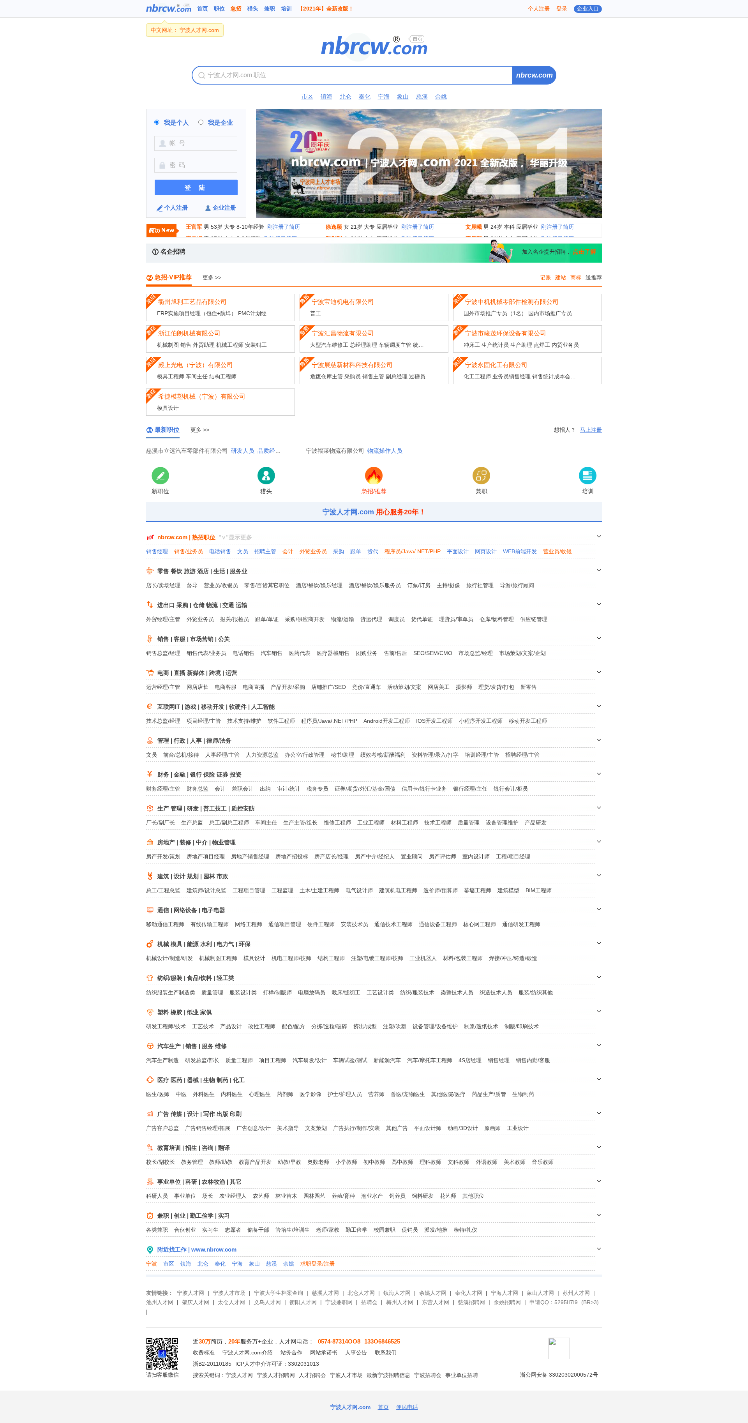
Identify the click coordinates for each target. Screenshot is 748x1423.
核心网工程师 (479, 924)
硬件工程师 (321, 924)
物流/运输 (342, 619)
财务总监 (197, 789)
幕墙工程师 (477, 890)
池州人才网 (159, 1302)
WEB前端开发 (520, 551)
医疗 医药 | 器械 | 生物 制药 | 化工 (201, 1080)
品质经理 (269, 450)
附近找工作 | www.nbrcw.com (196, 1249)
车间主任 (197, 376)
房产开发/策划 (163, 856)
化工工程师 (477, 376)
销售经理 (157, 551)
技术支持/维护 (244, 721)
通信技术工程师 (393, 924)
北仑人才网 (361, 1293)
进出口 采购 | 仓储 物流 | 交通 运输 (202, 605)
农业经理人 (233, 1196)
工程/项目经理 (513, 856)
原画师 (492, 1128)
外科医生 (204, 1094)
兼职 (269, 8)
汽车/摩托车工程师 (429, 1060)
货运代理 (371, 619)
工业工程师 (371, 822)
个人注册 (539, 8)
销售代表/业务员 (206, 653)
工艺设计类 (380, 992)
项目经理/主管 (204, 721)
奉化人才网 (468, 1293)
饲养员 (397, 1196)
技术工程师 (438, 822)
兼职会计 (243, 789)
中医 (181, 1094)
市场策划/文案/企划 (522, 653)
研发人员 (242, 450)
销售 (185, 345)
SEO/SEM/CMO (432, 653)
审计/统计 (288, 789)
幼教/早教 (289, 1162)
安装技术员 (354, 924)
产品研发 (536, 822)
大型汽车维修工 (329, 345)
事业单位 (185, 1196)
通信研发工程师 (521, 924)
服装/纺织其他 (536, 992)
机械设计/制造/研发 (169, 958)
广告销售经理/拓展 (207, 1128)
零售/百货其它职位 (266, 585)
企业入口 (588, 8)
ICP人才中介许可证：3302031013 (277, 1364)
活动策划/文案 (404, 687)
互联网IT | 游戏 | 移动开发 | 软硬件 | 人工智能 (216, 706)
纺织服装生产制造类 (170, 992)
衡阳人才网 (303, 1302)
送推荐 (594, 277)
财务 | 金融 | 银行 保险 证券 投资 (199, 774)
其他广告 (397, 1128)
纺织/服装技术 (417, 992)
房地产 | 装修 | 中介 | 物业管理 (196, 842)
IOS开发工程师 (434, 721)
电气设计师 (359, 890)
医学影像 (310, 1094)
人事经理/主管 (222, 755)
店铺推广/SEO (328, 687)
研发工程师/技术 (166, 1026)
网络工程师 (248, 924)
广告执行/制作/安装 (356, 1128)
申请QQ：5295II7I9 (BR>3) (564, 1302)
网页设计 (486, 551)
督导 (192, 585)
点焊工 (542, 345)
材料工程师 (404, 822)
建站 (560, 277)
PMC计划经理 (255, 313)
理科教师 (430, 1162)
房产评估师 (442, 856)
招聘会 (369, 1302)
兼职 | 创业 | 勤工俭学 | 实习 (193, 1215)
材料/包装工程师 (463, 958)
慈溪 (422, 96)
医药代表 (299, 653)
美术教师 (515, 1162)
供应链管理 (533, 619)
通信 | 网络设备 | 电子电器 (191, 910)
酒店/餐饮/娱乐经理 (319, 585)
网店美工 (439, 687)
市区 (307, 96)
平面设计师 (427, 1128)
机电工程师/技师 (291, 958)
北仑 (345, 96)
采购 (338, 551)
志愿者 (233, 1230)
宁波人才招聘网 (276, 1375)
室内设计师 (476, 856)
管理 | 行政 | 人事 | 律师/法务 (194, 740)
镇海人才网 (397, 1293)
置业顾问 (412, 856)
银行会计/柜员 (511, 789)
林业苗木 (286, 1196)
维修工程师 (337, 822)
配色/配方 (293, 1026)
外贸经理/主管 (163, 619)
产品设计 (231, 1026)
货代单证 (422, 619)
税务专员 (317, 789)
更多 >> (212, 277)
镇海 (326, 96)
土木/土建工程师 (319, 890)
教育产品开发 (255, 1162)
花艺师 (448, 1196)
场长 (207, 1196)
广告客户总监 (162, 1128)
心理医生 (260, 1094)
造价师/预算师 (440, 890)
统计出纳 (424, 345)
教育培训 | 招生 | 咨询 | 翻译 (193, 1147)
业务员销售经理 (511, 376)
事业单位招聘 (461, 1375)
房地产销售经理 (250, 856)
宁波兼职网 (339, 1302)
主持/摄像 (448, 585)
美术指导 (288, 1128)
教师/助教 (221, 1162)
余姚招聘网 (507, 1302)
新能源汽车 (387, 1060)
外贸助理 (204, 345)
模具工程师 (170, 376)
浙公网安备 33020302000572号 (559, 1375)
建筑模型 (508, 890)
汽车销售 (271, 653)
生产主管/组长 (300, 822)
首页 (202, 8)
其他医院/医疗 (448, 1094)
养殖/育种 (343, 1196)
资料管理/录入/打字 (435, 755)
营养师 (376, 1094)
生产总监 (192, 822)
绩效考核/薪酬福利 (383, 755)
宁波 (151, 1264)
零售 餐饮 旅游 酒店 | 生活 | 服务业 (202, 571)
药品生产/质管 (489, 1094)
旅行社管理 (480, 585)
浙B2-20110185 (212, 1364)
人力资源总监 (262, 755)
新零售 (528, 687)
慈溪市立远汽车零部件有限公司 (187, 450)
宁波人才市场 (229, 1293)
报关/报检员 (234, 619)
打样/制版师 (277, 992)
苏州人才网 (576, 1293)
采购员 (352, 376)
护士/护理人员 (345, 1094)
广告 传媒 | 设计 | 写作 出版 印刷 (199, 1114)
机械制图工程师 (218, 958)
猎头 (252, 8)
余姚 (441, 96)
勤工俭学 (356, 1230)
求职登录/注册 (317, 1264)
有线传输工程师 (210, 924)
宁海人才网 (504, 1293)
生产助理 (521, 345)
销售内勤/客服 (533, 1060)
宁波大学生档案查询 (278, 1293)
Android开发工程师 (386, 721)
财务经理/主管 (163, 789)
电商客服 (225, 687)
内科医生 (232, 1094)
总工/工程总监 (163, 890)
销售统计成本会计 (554, 376)
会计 (287, 551)
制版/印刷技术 (522, 1026)
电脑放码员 (311, 992)
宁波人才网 (190, 1293)
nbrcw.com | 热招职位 (186, 537)
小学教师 (346, 1162)
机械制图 (168, 345)
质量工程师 (239, 1060)
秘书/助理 (342, 755)
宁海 (384, 96)
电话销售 (220, 551)
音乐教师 (543, 1162)
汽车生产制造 (162, 1060)
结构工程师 (222, 376)
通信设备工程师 (438, 924)
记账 (545, 277)
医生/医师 (157, 1094)
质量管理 (469, 822)
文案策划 (316, 1128)
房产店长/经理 (331, 856)
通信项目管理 (284, 924)
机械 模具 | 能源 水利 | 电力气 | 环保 (204, 944)
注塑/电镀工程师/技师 (377, 958)
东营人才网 (435, 1302)
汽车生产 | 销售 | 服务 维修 (192, 1046)
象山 (403, 96)
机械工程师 (229, 345)
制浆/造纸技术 (481, 1026)
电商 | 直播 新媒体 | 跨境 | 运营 (197, 672)
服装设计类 (243, 992)
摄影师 (464, 687)
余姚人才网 (432, 1293)
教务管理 (192, 1162)
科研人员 (157, 1196)
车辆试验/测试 (350, 1060)
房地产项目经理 (206, 856)
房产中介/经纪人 (375, 856)
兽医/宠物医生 (408, 1094)
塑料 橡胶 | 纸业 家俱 (184, 1012)
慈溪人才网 (325, 1293)
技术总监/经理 (163, 721)
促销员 (410, 1230)
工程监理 (282, 890)
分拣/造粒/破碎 (329, 1026)
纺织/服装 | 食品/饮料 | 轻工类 (195, 978)
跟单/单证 (267, 619)
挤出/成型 (365, 1026)
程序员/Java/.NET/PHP (413, 551)
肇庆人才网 (195, 1302)
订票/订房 (418, 585)
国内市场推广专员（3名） (559, 313)
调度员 (396, 619)
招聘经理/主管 (522, 755)
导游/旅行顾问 (517, 585)
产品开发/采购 (288, 687)
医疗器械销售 (333, 653)
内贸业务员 (565, 345)
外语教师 (486, 1162)
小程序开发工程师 (481, 721)
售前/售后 (395, 653)
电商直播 (254, 687)
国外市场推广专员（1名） (495, 313)
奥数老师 (318, 1162)
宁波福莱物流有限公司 (335, 450)
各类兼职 (157, 1230)
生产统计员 (495, 345)
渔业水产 (372, 1196)
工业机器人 (423, 958)
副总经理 (397, 376)
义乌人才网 (267, 1302)
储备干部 (258, 1230)
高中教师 (402, 1162)
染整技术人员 (457, 992)
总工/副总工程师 (229, 822)
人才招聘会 (312, 1375)
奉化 (364, 96)
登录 (561, 8)
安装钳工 (256, 345)
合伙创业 (185, 1230)
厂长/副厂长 (160, 822)
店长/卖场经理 (163, 585)
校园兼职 (384, 1230)
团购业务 (367, 653)
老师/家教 (327, 1230)
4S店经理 (470, 1060)
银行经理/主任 (470, 789)
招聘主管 (265, 551)
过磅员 (417, 376)
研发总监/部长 (202, 1060)
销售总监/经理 (163, 653)
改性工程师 (261, 1026)
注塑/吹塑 (394, 1026)
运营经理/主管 (163, 687)
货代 (372, 551)
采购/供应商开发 (305, 619)
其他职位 (473, 1196)
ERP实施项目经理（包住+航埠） (196, 313)
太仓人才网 (231, 1302)
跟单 (355, 551)
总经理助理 (363, 345)
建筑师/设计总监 (206, 890)
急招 (236, 8)
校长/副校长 (160, 1162)
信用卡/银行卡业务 (424, 789)
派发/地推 (436, 1230)
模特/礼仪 (465, 1230)
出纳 (265, 789)
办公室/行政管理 (305, 755)
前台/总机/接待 (181, 755)
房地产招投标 (291, 856)
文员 (242, 551)
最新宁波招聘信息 (388, 1375)
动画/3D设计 (463, 1128)
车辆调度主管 (395, 345)
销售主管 (373, 376)
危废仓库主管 (326, 376)
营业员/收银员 (221, 585)
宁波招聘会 (427, 1375)
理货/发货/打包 (496, 687)
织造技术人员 (496, 992)
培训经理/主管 (482, 755)
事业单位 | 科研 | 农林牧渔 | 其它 (199, 1181)
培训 (286, 8)
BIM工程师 (539, 890)
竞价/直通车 (366, 687)
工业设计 (518, 1128)
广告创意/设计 (253, 1128)
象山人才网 (540, 1293)
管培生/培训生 (292, 1230)
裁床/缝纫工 (346, 992)
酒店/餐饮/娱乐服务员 (375, 585)
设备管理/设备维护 (435, 1026)
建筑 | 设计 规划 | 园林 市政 (192, 876)
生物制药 (523, 1094)
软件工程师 (281, 721)
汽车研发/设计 (310, 1060)
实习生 (210, 1230)
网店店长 (197, 687)
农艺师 (261, 1196)
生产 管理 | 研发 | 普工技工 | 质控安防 (206, 808)
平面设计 (458, 551)
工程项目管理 (249, 890)
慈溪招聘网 (471, 1302)
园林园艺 (314, 1196)
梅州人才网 (399, 1302)
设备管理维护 (502, 822)
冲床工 (472, 345)
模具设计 (168, 408)
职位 (219, 8)
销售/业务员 (188, 551)
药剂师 (285, 1094)
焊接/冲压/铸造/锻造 (513, 958)
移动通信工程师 (165, 924)
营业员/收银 (557, 551)
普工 (315, 313)
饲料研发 (423, 1196)
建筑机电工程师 (398, 890)
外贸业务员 (313, 551)
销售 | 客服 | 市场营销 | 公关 (193, 639)
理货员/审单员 (456, 619)
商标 (575, 277)
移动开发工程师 (528, 721)
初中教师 (374, 1162)
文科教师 (458, 1162)
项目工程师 (272, 1060)
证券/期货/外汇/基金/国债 (365, 789)
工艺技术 (203, 1026)
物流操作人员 (384, 450)
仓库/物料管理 (497, 619)
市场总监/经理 (476, 653)
